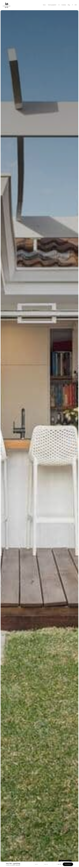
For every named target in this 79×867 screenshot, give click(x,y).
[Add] (60, 864)
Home (44, 4)
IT (72, 4)
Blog (69, 4)
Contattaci (63, 4)
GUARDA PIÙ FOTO (65, 861)
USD (76, 4)
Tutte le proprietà (52, 4)
